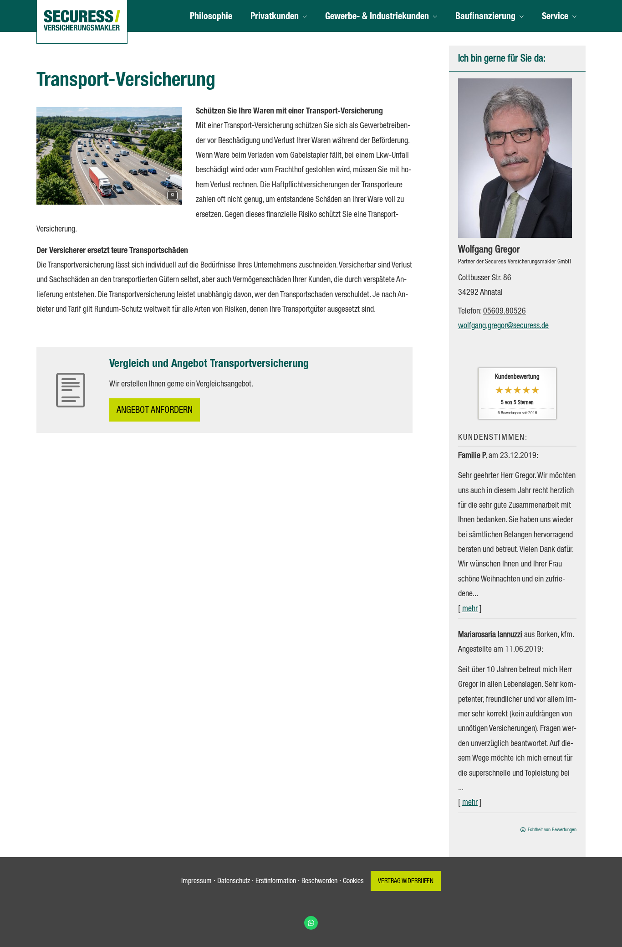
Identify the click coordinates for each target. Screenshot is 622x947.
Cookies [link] (353, 881)
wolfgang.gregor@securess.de (503, 326)
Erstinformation (275, 881)
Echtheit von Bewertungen (552, 830)
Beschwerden (319, 881)
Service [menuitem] (555, 17)
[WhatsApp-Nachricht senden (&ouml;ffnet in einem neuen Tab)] (311, 923)
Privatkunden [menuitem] (274, 17)
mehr (470, 609)
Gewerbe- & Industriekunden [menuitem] (377, 17)
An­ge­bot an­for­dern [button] (155, 411)
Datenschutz (233, 881)
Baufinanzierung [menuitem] (485, 17)
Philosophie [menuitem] (211, 17)
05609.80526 (504, 312)
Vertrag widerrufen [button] (405, 882)
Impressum (196, 881)
